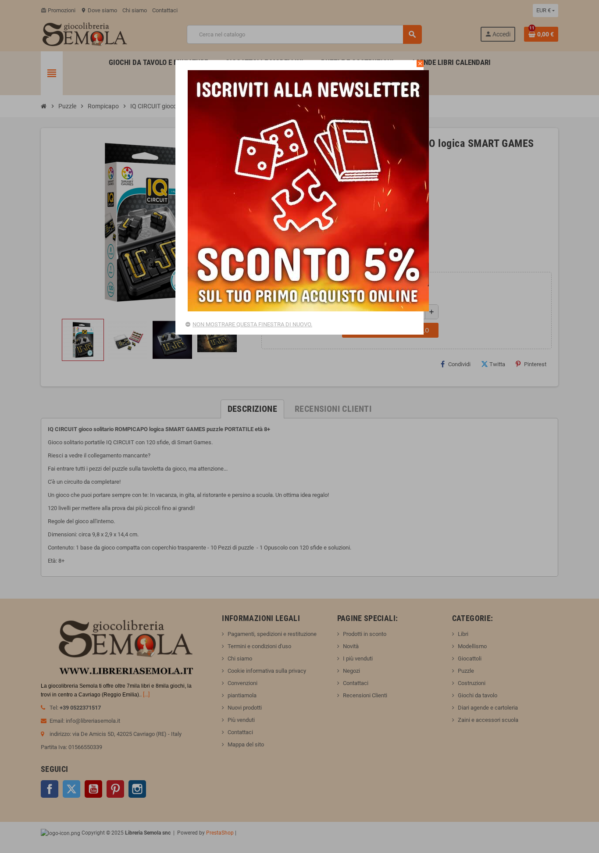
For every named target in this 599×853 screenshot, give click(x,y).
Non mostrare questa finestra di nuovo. (252, 324)
